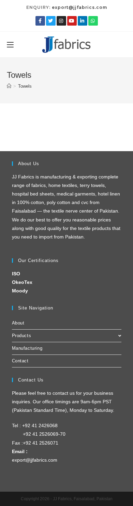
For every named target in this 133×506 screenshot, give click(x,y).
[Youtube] (72, 21)
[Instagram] (61, 21)
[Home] (9, 86)
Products (21, 335)
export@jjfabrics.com (79, 7)
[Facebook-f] (40, 21)
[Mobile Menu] (10, 44)
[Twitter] (51, 21)
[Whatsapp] (93, 21)
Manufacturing (27, 348)
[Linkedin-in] (82, 21)
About (18, 323)
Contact (20, 360)
